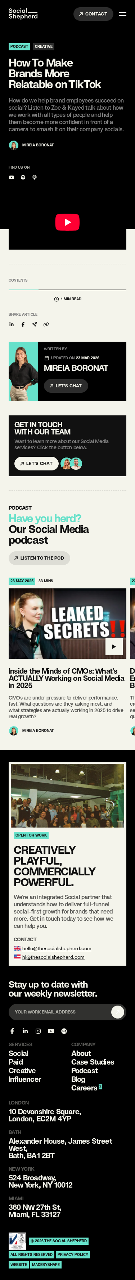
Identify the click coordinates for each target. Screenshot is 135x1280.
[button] (11, 324)
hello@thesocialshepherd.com (56, 948)
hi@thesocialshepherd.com (53, 957)
